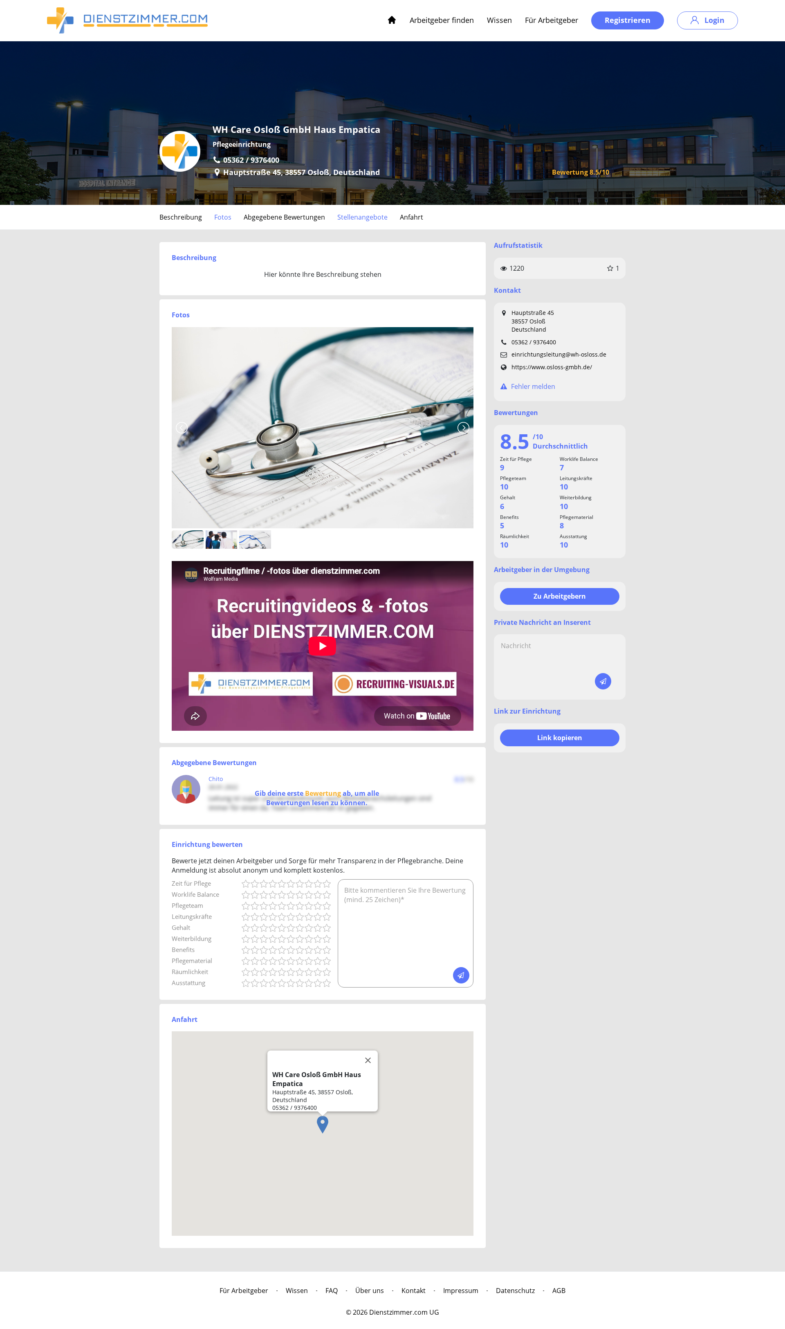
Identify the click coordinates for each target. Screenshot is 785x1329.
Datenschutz (515, 1290)
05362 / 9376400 (533, 342)
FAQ (331, 1290)
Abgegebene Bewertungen (284, 217)
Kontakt (413, 1290)
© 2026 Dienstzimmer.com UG (392, 1312)
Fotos (222, 217)
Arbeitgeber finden (442, 20)
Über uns (369, 1290)
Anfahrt (411, 217)
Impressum (460, 1290)
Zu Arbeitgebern (560, 596)
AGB (558, 1290)
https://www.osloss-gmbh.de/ (551, 367)
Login (713, 20)
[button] (322, 1125)
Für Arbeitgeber (551, 20)
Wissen (499, 20)
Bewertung (323, 793)
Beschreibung (180, 217)
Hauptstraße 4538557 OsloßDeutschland (532, 321)
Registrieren (627, 20)
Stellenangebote (362, 217)
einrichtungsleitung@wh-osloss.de (558, 354)
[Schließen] (368, 1060)
